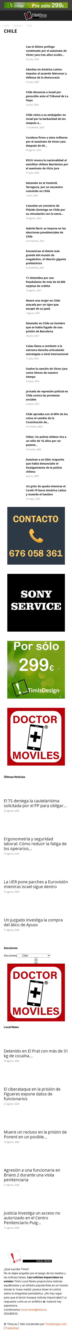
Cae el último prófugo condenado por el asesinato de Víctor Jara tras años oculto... (46, 51)
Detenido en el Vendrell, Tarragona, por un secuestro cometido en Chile (44, 187)
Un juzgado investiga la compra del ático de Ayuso (33, 922)
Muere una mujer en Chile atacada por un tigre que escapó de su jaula (43, 304)
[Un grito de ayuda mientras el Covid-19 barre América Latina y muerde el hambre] (13, 490)
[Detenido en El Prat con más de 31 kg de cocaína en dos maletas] (36, 1039)
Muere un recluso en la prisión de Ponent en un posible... (35, 1134)
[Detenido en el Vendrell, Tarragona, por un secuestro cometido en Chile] (13, 187)
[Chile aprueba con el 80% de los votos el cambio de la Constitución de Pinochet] (13, 418)
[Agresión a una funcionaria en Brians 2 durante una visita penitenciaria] (36, 1158)
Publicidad (12, 1328)
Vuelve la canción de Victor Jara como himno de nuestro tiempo (46, 373)
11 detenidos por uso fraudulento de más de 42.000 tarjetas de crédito (45, 282)
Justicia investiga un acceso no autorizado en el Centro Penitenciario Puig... (32, 1217)
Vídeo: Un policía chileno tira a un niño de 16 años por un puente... (46, 441)
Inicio (6, 25)
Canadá (50, 38)
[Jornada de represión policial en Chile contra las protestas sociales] (13, 396)
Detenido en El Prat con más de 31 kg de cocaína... (36, 1053)
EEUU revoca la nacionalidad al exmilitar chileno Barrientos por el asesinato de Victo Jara (47, 164)
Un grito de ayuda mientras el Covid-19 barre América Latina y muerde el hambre (46, 490)
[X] (23, 1319)
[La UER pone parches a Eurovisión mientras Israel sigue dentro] (36, 870)
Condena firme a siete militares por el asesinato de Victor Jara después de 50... (47, 141)
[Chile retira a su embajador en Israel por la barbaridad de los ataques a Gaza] (13, 119)
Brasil (38, 38)
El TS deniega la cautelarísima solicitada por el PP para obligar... (35, 803)
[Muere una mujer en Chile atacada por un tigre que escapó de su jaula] (13, 305)
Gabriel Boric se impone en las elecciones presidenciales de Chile (46, 232)
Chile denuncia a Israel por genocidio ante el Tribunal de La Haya (47, 96)
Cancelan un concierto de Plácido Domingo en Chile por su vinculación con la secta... (45, 210)
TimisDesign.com (56, 1324)
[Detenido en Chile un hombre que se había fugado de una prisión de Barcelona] (13, 327)
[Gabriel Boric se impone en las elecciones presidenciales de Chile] (13, 233)
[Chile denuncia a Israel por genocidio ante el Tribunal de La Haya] (13, 96)
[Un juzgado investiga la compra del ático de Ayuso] (36, 908)
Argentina (11, 38)
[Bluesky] (38, 1318)
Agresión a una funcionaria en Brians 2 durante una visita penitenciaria (32, 1174)
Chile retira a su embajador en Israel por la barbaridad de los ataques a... (46, 119)
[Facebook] (7, 1319)
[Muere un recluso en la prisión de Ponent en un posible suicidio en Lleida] (36, 1120)
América (18, 25)
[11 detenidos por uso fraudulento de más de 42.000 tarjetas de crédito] (13, 282)
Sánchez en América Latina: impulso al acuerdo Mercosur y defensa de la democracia (46, 73)
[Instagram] (15, 1319)
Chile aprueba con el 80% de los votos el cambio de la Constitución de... (47, 418)
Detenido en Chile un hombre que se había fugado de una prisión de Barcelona (45, 327)
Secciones (10, 955)
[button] (6, 15)
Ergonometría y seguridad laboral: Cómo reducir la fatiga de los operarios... (35, 843)
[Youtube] (30, 1319)
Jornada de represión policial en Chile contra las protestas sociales (47, 395)
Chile (62, 38)
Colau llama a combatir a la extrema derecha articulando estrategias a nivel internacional (47, 350)
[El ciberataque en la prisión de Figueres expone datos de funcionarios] (36, 1077)
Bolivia (26, 38)
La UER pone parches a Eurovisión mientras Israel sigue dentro (36, 884)
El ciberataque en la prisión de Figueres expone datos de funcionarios (32, 1093)
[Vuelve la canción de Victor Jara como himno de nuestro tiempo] (13, 373)
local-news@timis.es (34, 1309)
